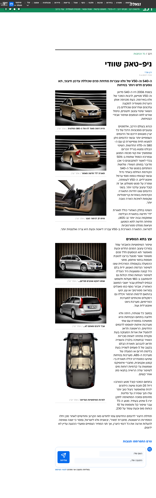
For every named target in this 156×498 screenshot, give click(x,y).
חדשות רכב (134, 9)
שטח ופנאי (87, 9)
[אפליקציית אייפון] (14, 9)
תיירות (57, 3)
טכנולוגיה (47, 3)
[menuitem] (117, 4)
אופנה (36, 3)
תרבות (100, 3)
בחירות (109, 3)
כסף (83, 3)
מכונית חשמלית (73, 9)
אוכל (76, 3)
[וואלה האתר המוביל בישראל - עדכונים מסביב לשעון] (135, 4)
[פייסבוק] (6, 9)
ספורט (119, 3)
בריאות (67, 3)
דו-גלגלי (111, 9)
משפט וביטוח (100, 9)
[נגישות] (4, 4)
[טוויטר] (10, 9)
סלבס (91, 3)
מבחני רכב (122, 9)
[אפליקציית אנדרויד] (19, 9)
